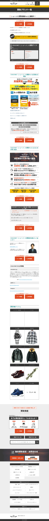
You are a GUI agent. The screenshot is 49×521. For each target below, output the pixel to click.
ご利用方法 (17, 475)
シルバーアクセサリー (17, 490)
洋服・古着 (17, 484)
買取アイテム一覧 (32, 469)
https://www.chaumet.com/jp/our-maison (25, 279)
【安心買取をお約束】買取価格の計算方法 (29, 132)
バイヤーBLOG (17, 502)
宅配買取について (32, 466)
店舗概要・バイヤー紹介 (17, 499)
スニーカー (17, 492)
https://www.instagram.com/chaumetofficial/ (17, 290)
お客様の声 (31, 472)
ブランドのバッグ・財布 (32, 492)
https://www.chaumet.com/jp (14, 285)
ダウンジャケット (17, 487)
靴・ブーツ (31, 490)
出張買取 (17, 477)
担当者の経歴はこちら (14, 246)
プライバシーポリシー (32, 502)
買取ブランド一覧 (17, 472)
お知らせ (32, 499)
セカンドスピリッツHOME (17, 466)
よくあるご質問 (32, 475)
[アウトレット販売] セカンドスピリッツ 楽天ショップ (23, 508)
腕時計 (31, 487)
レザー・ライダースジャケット (32, 484)
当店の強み (17, 469)
